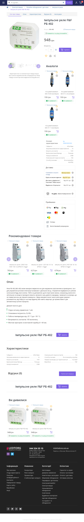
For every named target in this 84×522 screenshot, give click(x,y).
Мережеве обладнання (50, 478)
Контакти (10, 480)
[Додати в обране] (57, 73)
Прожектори (28, 475)
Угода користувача (13, 473)
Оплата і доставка (66, 475)
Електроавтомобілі (48, 483)
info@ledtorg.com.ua (61, 448)
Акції (8, 490)
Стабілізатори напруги (32, 478)
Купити (64, 335)
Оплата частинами (66, 473)
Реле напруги (29, 473)
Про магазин (11, 470)
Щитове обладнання (49, 498)
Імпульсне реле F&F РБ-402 (18, 429)
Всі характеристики (67, 142)
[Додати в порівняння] (57, 76)
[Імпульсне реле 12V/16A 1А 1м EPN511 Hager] (42, 252)
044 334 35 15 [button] (36, 448)
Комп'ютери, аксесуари (50, 475)
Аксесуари (58, 14)
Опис (25, 14)
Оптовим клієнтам (66, 478)
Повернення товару (14, 483)
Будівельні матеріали (49, 496)
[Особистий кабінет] (76, 3)
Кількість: (47, 46)
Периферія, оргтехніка (50, 480)
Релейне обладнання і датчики (37, 7)
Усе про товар (15, 14)
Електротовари (17, 7)
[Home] (7, 7)
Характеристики (35, 14)
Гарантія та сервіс (66, 470)
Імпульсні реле (57, 7)
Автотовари (46, 470)
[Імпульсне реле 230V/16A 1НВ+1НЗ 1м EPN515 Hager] (18, 252)
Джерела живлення (49, 473)
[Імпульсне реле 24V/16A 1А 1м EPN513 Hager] (66, 252)
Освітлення (46, 493)
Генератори (28, 470)
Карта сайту (11, 485)
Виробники (11, 488)
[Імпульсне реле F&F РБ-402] (18, 416)
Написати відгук (67, 374)
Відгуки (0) (47, 14)
